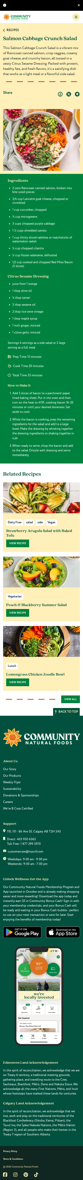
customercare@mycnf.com (25, 851)
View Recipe (17, 543)
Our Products (12, 776)
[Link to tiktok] (36, 1174)
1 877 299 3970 (30, 844)
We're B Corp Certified (18, 808)
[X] (68, 94)
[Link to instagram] (15, 1174)
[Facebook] (60, 94)
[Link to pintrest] (26, 1174)
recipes (13, 30)
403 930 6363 (26, 839)
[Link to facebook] (5, 1174)
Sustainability (12, 789)
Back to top (68, 712)
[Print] (77, 94)
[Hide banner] (79, 5)
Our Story (9, 769)
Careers (8, 802)
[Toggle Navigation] (76, 17)
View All (70, 699)
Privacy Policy (10, 1151)
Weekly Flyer (12, 782)
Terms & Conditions (13, 1159)
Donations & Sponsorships (21, 795)
